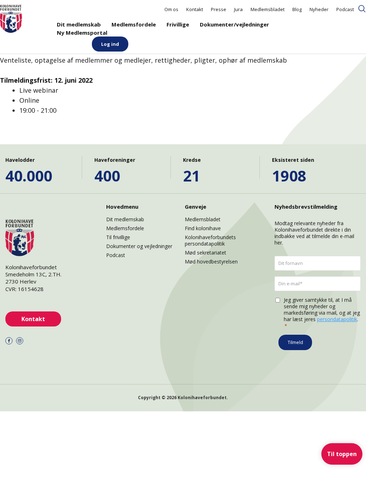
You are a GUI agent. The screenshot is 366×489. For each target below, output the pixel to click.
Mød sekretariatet (205, 252)
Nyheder (319, 9)
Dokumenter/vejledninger (234, 24)
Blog (297, 9)
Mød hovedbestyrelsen (211, 261)
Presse (218, 9)
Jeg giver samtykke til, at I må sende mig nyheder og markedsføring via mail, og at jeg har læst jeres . (322, 313)
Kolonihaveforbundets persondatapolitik (210, 240)
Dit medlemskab (79, 24)
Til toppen (342, 454)
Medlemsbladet (268, 9)
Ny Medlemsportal (82, 32)
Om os (171, 9)
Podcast (345, 9)
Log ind (110, 44)
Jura (238, 9)
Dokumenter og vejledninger (139, 246)
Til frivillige (118, 237)
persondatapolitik (337, 319)
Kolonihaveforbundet (202, 397)
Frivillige (178, 24)
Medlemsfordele (134, 24)
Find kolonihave (203, 228)
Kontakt (194, 9)
